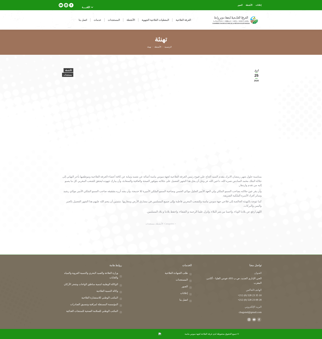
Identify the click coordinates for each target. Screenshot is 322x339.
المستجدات (182, 279)
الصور (185, 286)
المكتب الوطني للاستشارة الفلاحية (100, 297)
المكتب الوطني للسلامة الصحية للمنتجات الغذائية (92, 311)
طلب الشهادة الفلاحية (176, 273)
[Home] (168, 47)
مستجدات (68, 75)
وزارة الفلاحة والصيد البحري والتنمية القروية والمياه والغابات (91, 275)
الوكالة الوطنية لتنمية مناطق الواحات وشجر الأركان (91, 284)
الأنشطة (68, 70)
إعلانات (184, 293)
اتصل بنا (183, 299)
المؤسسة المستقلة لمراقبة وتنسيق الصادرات (94, 304)
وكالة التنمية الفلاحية (107, 291)
